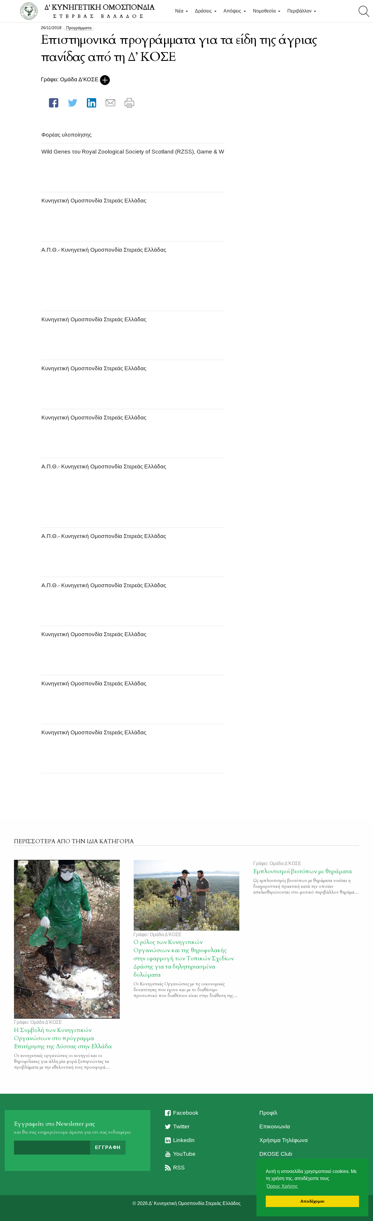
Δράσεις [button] (204, 10)
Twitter (181, 1126)
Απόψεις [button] (233, 10)
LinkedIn (184, 1140)
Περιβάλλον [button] (300, 10)
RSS (179, 1167)
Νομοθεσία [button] (265, 10)
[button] (53, 102)
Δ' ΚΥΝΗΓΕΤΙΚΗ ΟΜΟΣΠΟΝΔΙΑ (100, 11)
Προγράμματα (79, 27)
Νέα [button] (179, 10)
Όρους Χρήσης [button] (282, 1186)
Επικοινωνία (274, 1126)
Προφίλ (268, 1113)
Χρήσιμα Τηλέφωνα (283, 1140)
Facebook (185, 1113)
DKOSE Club (275, 1154)
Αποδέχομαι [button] (312, 1201)
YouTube (184, 1154)
